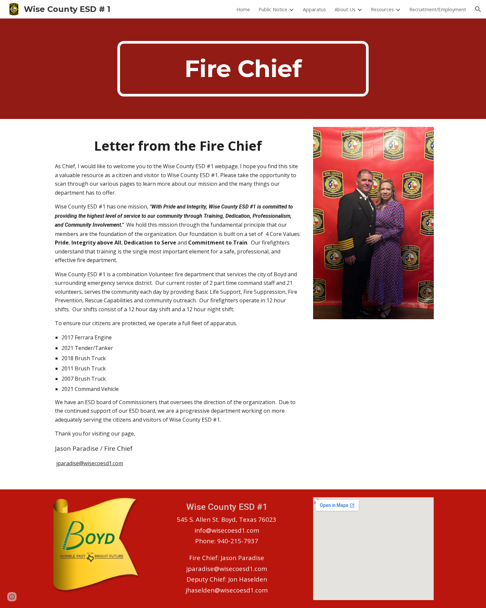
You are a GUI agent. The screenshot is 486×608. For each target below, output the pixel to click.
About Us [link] (345, 9)
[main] (243, 68)
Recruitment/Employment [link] (437, 9)
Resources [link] (382, 9)
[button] (478, 9)
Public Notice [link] (273, 9)
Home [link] (243, 9)
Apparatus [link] (314, 9)
